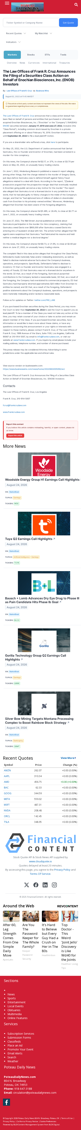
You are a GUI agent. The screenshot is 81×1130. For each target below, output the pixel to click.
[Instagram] (54, 885)
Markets (12, 54)
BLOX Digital (54, 1124)
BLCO (16, 620)
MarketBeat (14, 492)
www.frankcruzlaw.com (24, 340)
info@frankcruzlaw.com (48, 336)
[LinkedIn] (45, 885)
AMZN (7, 770)
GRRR (16, 683)
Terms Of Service (40, 874)
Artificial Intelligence (22, 557)
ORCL (7, 816)
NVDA (7, 810)
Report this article (15, 435)
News (22, 62)
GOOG (7, 793)
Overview (12, 62)
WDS (16, 503)
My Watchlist (41, 33)
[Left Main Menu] (7, 3)
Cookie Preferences (48, 1121)
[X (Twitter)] (27, 885)
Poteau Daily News (26, 1118)
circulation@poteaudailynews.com (34, 1092)
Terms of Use (67, 1118)
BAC (6, 787)
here (53, 142)
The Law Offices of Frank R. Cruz (18, 116)
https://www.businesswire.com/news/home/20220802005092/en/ (34, 369)
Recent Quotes (14, 33)
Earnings (17, 497)
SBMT (16, 746)
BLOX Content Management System (28, 1124)
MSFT (7, 804)
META (7, 799)
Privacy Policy (62, 869)
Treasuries (64, 62)
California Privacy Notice (27, 1121)
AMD (6, 782)
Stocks (31, 54)
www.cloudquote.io (40, 861)
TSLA (6, 822)
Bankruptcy (18, 741)
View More (67, 758)
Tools (63, 54)
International (49, 62)
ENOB (6, 126)
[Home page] (27, 7)
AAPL (7, 776)
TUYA (16, 563)
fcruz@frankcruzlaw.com (14, 405)
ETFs (47, 54)
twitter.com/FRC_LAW (44, 300)
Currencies (34, 62)
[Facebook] (36, 885)
